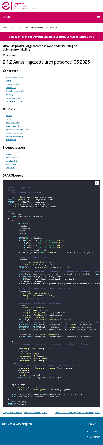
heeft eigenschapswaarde (15, 133)
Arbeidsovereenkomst (14, 77)
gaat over (9, 119)
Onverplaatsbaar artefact (15, 91)
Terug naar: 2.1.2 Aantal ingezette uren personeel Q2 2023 (25, 413)
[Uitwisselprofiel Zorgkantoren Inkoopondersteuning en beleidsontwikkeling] (13, 27)
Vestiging (9, 94)
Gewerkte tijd (11, 88)
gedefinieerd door (13, 122)
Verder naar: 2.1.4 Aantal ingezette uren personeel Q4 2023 (77, 413)
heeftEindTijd (11, 164)
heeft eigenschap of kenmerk (17, 129)
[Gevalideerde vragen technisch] (20, 27)
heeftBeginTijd (11, 161)
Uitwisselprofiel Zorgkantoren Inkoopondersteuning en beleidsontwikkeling (40, 48)
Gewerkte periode (13, 84)
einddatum (10, 154)
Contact (93, 431)
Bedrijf (8, 81)
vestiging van (11, 140)
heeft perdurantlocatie (14, 136)
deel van (9, 116)
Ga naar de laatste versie (80, 36)
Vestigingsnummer (13, 98)
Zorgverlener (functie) (14, 101)
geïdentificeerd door (13, 126)
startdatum (10, 168)
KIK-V (6, 17)
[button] (98, 17)
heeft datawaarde (12, 157)
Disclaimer (94, 437)
